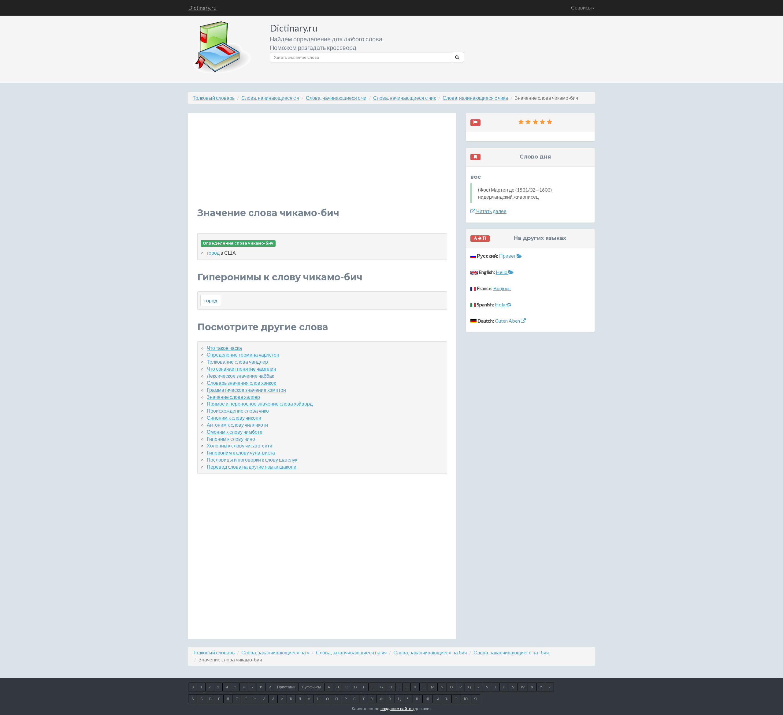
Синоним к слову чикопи (234, 418)
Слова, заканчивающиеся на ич (351, 652)
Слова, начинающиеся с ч (270, 98)
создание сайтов (397, 708)
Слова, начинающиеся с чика (475, 98)
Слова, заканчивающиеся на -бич (511, 652)
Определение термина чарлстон (243, 355)
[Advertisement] (322, 165)
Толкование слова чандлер (237, 362)
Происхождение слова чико (238, 411)
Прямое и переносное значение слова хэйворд (260, 403)
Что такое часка (224, 348)
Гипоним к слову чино (231, 439)
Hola (500, 304)
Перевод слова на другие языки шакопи (251, 467)
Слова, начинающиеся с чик (404, 98)
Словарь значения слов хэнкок (241, 383)
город (213, 253)
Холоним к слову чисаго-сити (239, 445)
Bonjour (502, 288)
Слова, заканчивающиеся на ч (275, 652)
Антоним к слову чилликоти (237, 425)
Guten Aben (508, 321)
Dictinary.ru (202, 7)
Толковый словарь (214, 98)
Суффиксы (311, 687)
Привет (508, 256)
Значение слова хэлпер (233, 397)
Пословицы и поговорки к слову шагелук (252, 459)
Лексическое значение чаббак (240, 376)
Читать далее (491, 211)
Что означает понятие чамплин (241, 369)
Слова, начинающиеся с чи (336, 98)
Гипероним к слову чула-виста (241, 452)
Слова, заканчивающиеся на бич (430, 652)
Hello (502, 272)
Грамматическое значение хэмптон (246, 390)
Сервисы (581, 7)
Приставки (286, 687)
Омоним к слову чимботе (234, 432)
